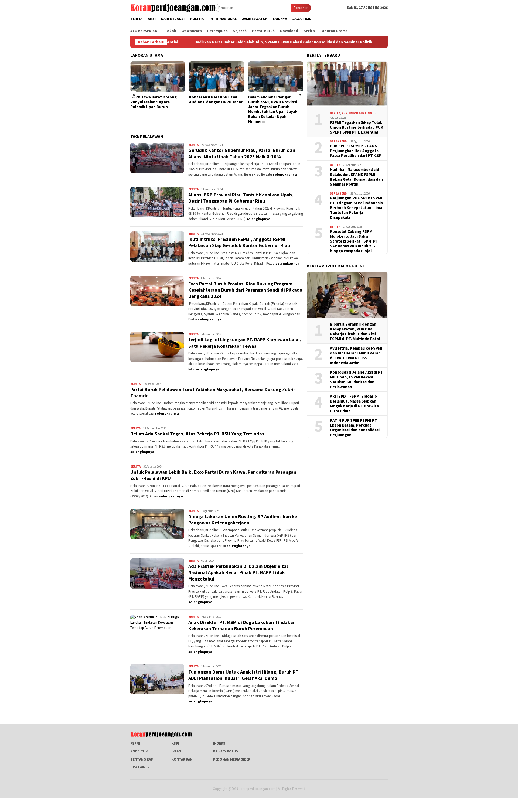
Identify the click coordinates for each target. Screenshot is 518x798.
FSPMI (135, 743)
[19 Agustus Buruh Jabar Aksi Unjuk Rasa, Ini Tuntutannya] (295, 76)
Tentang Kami (142, 759)
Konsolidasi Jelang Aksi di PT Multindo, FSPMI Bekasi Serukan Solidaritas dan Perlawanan (356, 379)
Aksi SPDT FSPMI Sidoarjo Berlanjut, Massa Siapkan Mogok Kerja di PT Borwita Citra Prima (354, 403)
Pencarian (301, 7)
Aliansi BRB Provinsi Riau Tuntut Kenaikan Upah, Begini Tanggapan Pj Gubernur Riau (241, 198)
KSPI (175, 743)
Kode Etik (139, 751)
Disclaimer (140, 767)
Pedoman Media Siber (231, 759)
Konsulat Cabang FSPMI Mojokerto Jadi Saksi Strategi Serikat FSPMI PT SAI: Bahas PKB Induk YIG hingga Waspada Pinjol (354, 241)
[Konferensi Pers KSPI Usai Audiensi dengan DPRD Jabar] (177, 76)
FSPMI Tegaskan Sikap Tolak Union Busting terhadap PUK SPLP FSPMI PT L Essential (356, 127)
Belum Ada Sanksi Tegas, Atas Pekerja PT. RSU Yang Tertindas (197, 434)
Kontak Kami (183, 759)
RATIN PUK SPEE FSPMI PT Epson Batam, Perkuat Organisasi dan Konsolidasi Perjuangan (355, 427)
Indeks (219, 743)
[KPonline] (172, 7)
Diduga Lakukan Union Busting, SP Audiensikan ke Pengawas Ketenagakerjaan (242, 519)
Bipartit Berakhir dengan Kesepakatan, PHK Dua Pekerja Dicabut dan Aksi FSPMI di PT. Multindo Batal (355, 331)
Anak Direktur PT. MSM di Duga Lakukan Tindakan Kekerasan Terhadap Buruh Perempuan (242, 625)
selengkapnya (285, 174)
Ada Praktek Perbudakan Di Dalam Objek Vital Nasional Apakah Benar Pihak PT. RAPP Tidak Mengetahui (238, 572)
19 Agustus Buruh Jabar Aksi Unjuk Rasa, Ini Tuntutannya (294, 99)
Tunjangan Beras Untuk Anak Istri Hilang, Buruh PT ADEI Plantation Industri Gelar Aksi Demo (243, 675)
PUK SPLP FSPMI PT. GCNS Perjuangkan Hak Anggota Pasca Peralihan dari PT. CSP (355, 151)
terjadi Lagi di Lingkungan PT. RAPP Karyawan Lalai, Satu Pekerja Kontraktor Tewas (244, 342)
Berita (193, 145)
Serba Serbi (339, 141)
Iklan (176, 751)
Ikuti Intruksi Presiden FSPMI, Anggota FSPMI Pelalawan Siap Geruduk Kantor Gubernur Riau (239, 242)
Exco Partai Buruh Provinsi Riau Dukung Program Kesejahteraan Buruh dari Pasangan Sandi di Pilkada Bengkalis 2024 (245, 290)
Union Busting (360, 113)
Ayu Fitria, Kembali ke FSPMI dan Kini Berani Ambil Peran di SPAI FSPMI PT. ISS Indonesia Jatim (356, 355)
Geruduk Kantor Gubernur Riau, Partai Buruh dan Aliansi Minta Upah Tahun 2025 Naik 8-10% (241, 153)
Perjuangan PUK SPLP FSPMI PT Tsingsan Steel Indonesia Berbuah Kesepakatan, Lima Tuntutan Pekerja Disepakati (356, 208)
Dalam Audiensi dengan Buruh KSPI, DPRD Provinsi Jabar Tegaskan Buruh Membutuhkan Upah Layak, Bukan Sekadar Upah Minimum (234, 109)
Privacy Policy (225, 751)
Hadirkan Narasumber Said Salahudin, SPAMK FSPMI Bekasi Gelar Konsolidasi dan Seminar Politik (244, 42)
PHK (344, 113)
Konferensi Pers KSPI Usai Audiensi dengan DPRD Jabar (176, 99)
